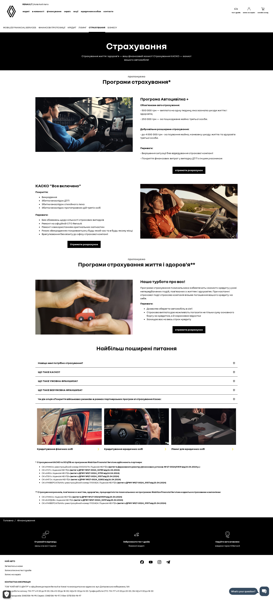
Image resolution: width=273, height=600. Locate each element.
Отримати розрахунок (84, 244)
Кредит (72, 27)
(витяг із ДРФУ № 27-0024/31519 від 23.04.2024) (97, 496)
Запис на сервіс (13, 574)
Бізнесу (112, 27)
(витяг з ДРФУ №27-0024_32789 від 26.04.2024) (95, 470)
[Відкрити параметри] (7, 594)
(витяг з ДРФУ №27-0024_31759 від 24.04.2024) (95, 473)
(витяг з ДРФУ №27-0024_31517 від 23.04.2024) (94, 476)
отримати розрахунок (189, 170)
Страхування (97, 27)
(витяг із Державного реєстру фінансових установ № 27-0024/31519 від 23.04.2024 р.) (154, 466)
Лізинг (82, 27)
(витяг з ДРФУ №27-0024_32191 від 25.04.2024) (98, 500)
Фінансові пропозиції (52, 27)
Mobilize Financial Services (19, 27)
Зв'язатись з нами (14, 566)
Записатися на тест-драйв (18, 570)
